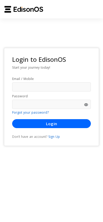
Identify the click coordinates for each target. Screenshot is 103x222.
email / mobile (23, 79)
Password (20, 96)
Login (51, 123)
